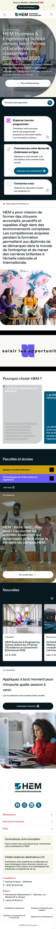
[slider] (12, 361)
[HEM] (28, 14)
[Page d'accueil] (28, 797)
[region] (28, 350)
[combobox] (28, 102)
